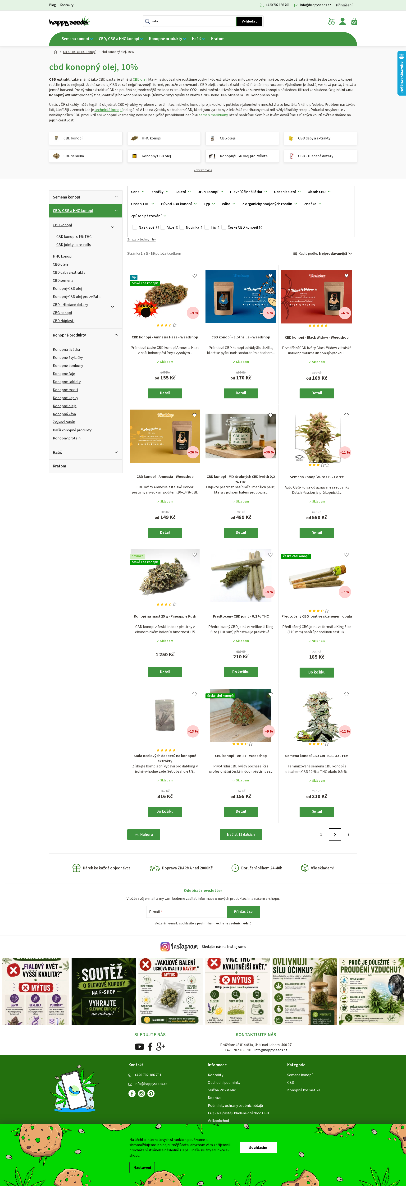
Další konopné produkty (72, 430)
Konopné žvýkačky (68, 357)
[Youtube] (139, 1046)
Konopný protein (67, 438)
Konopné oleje (65, 406)
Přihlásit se (243, 911)
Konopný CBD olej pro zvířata (76, 296)
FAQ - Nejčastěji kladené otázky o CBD (238, 1113)
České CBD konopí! (245, 227)
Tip (215, 227)
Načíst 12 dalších (241, 834)
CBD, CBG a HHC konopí (73, 211)
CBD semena (63, 280)
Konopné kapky (65, 398)
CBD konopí (62, 225)
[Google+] (160, 1046)
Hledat (249, 21)
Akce (172, 227)
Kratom (59, 466)
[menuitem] (77, 39)
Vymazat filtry (141, 241)
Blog (52, 5)
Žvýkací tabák (64, 422)
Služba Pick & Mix (222, 1090)
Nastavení (142, 1167)
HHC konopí (62, 256)
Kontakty (66, 5)
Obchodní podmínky (224, 1082)
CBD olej (139, 79)
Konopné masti (65, 389)
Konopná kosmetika (303, 1090)
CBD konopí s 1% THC (73, 236)
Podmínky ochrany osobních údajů (235, 1105)
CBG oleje (60, 264)
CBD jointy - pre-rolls (73, 244)
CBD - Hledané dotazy (70, 304)
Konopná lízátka (66, 349)
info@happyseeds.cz (315, 5)
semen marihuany (213, 115)
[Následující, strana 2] (335, 834)
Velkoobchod (218, 1120)
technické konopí (109, 109)
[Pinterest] (152, 1095)
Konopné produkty (69, 335)
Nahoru (146, 834)
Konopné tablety (67, 381)
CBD (290, 1082)
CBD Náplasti (63, 320)
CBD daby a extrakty (69, 272)
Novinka (194, 227)
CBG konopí (62, 312)
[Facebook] (150, 1046)
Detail (165, 393)
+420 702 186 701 (278, 5)
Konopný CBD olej (67, 288)
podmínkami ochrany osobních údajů (224, 923)
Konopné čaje (64, 373)
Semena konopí (66, 197)
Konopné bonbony (68, 365)
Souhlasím (258, 1147)
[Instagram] (141, 1093)
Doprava (214, 1097)
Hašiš (57, 453)
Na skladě (149, 227)
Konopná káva (64, 414)
